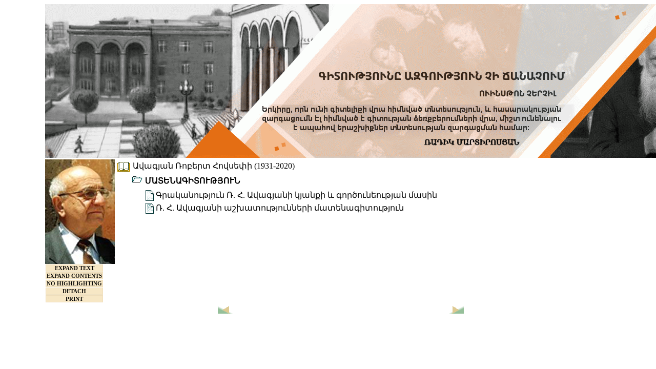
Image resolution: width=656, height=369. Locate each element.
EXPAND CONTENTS (74, 276)
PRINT (74, 299)
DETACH (74, 291)
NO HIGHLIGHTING (74, 283)
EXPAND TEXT (74, 268)
